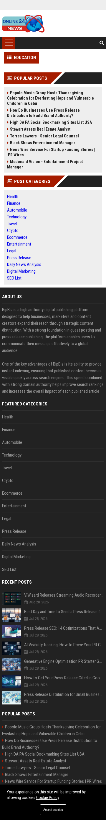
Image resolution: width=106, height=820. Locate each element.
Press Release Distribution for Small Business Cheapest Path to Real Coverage (64, 694)
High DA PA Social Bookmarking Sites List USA (51, 122)
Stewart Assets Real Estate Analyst (40, 129)
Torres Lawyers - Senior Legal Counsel (44, 136)
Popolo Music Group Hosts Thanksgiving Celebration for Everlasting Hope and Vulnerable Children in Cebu (50, 98)
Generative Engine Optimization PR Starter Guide (64, 661)
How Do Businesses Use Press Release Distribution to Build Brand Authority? (43, 113)
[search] (102, 43)
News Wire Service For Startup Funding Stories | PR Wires (51, 152)
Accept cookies (53, 810)
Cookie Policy (47, 797)
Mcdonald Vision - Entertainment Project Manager (45, 164)
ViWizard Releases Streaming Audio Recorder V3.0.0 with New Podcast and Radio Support (64, 595)
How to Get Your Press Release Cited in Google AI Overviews (64, 678)
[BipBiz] (23, 24)
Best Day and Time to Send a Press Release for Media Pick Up (64, 611)
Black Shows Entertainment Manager (42, 142)
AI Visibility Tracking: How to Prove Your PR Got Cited (64, 644)
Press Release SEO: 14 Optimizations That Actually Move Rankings (64, 628)
